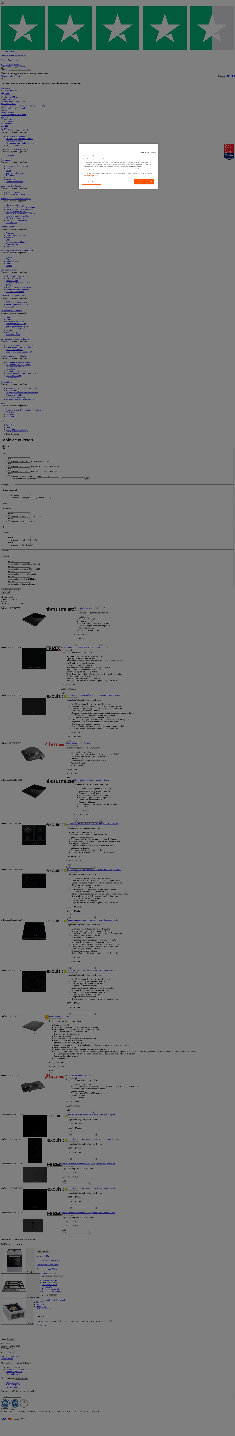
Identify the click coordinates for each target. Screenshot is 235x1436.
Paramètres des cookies (92, 182)
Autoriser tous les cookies (144, 182)
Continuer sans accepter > (148, 152)
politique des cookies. (92, 175)
